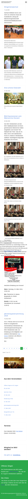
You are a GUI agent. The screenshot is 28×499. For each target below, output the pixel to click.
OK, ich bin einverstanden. (8, 255)
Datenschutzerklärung (14, 258)
